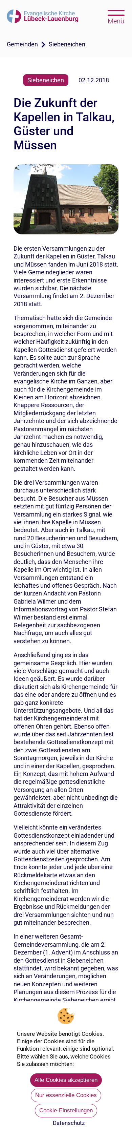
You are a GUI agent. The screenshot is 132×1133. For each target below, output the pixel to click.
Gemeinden (22, 44)
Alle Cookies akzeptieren (66, 1080)
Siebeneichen (67, 44)
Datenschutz (69, 1122)
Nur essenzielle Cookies (66, 1095)
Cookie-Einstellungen (66, 1110)
